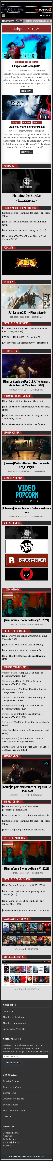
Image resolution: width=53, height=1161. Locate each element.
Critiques (19, 62)
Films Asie (26, 122)
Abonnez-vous (13, 1063)
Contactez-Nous (11, 1133)
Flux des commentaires (14, 1023)
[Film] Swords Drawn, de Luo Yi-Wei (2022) (23, 885)
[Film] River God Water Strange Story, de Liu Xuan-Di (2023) (24, 893)
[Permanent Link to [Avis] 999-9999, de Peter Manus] (26, 107)
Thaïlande (37, 122)
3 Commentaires (37, 516)
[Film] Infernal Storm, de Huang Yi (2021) (26, 620)
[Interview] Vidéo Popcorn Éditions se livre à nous (26, 510)
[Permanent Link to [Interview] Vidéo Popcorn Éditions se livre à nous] (26, 493)
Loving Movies (10, 1105)
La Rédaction (9, 1139)
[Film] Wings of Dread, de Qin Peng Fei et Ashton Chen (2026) (23, 902)
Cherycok (11, 70)
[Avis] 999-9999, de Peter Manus (26, 127)
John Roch (14, 317)
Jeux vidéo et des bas (13, 1099)
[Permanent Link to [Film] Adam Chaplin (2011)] (26, 46)
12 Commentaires (38, 471)
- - (26, 200)
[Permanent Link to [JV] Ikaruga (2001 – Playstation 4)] (26, 297)
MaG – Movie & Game (14, 1110)
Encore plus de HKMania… (16, 631)
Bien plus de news (12, 801)
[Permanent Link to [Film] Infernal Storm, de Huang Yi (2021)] (26, 604)
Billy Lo (6, 747)
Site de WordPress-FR (14, 1029)
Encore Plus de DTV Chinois (17, 879)
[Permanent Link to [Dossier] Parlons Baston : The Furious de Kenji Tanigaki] (26, 448)
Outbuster (7, 1116)
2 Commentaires (37, 390)
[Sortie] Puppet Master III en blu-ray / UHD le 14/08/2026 (26, 788)
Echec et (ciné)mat (12, 1087)
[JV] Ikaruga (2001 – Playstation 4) (26, 312)
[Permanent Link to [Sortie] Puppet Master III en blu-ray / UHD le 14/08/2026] (26, 771)
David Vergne (13, 471)
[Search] (50, 15)
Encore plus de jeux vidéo (16, 323)
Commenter (39, 131)
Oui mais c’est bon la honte (17, 396)
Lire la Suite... (26, 91)
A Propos (7, 1136)
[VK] (47, 15)
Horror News (9, 1093)
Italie (35, 62)
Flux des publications (13, 1017)
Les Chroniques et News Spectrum (20, 208)
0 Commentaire (37, 317)
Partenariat (8, 1145)
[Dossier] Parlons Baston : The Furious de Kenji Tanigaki (26, 465)
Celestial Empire (11, 1081)
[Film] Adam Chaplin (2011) (26, 66)
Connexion (8, 1011)
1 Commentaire (39, 70)
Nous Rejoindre (11, 1142)
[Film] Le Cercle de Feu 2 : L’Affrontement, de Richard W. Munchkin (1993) (26, 383)
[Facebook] (44, 15)
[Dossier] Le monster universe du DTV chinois (25, 910)
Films (28, 62)
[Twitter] (41, 15)
